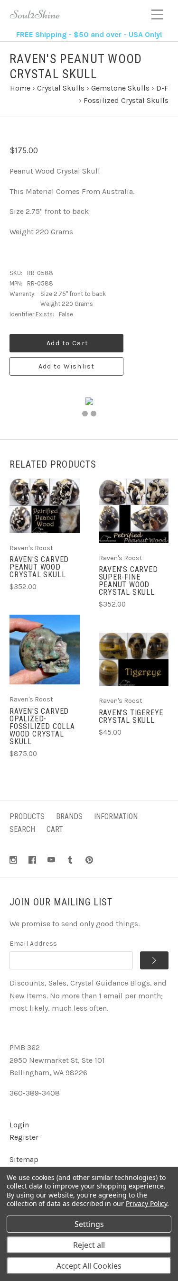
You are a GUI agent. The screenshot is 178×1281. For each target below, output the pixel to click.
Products (27, 816)
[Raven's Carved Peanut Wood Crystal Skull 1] (85, 413)
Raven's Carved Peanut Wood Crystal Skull (39, 567)
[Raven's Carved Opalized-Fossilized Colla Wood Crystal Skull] (44, 650)
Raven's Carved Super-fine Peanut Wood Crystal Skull (128, 581)
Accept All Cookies (89, 1266)
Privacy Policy (146, 1203)
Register (23, 1137)
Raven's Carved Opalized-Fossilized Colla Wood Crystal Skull (42, 726)
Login (19, 1124)
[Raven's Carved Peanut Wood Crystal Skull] (44, 506)
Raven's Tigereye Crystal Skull (131, 716)
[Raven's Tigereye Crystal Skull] (134, 659)
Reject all (89, 1245)
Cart (55, 829)
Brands (69, 816)
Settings (89, 1224)
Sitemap (23, 1159)
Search (22, 829)
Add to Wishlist (66, 366)
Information (116, 816)
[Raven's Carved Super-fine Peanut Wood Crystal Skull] (134, 511)
